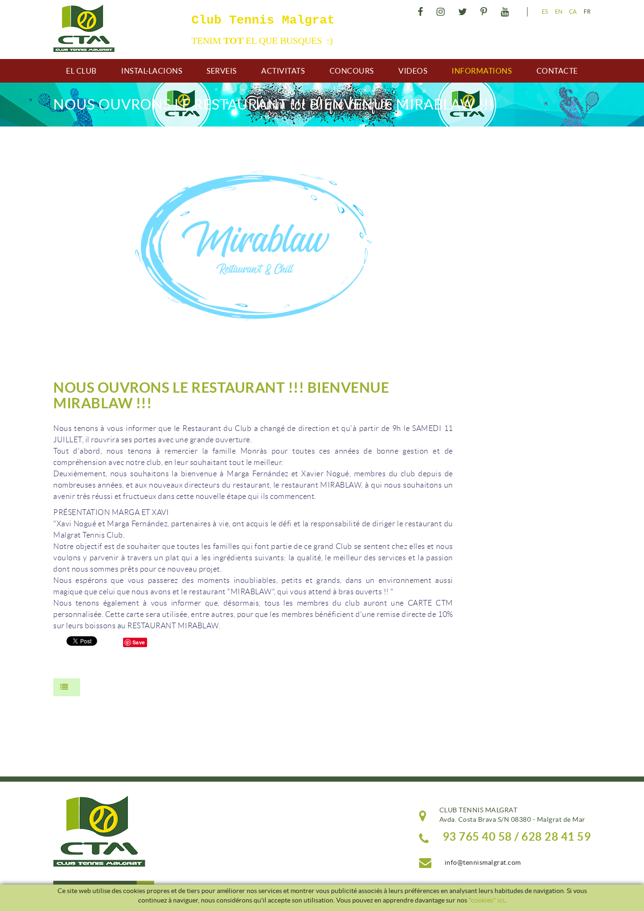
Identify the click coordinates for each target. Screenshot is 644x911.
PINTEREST (482, 12)
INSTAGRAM (439, 12)
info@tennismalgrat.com (483, 862)
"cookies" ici (486, 900)
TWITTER (461, 12)
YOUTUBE (503, 12)
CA (573, 11)
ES (545, 11)
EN (559, 11)
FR (587, 11)
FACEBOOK (419, 12)
